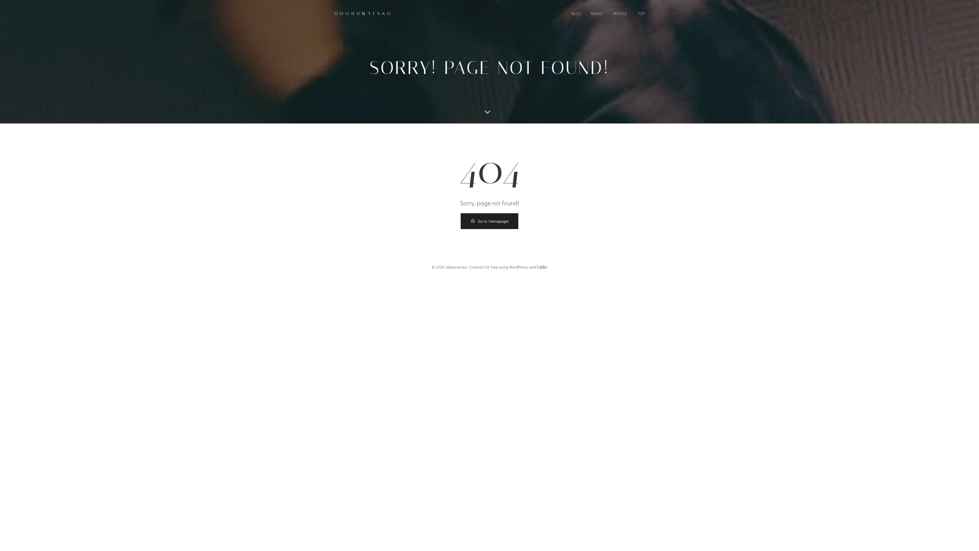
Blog (576, 13)
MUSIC (597, 13)
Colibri (542, 267)
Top (641, 13)
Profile (620, 13)
